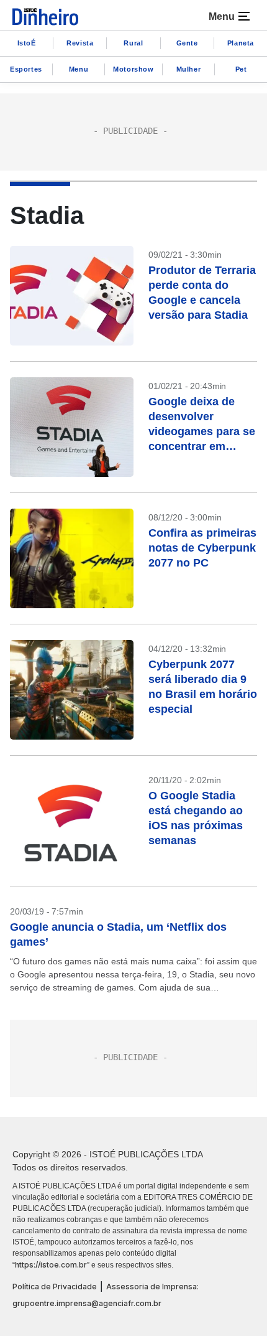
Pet (241, 69)
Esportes (26, 69)
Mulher (188, 69)
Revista (79, 43)
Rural (133, 43)
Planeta (240, 43)
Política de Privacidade (54, 1286)
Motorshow (133, 69)
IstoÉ (26, 43)
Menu (78, 69)
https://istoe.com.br (51, 1264)
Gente (187, 43)
